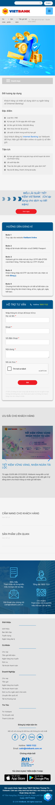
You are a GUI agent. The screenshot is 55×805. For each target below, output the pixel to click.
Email (8, 327)
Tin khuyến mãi (8, 715)
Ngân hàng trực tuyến (10, 659)
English (48, 3)
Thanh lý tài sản (8, 719)
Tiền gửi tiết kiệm (8, 655)
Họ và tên (10, 316)
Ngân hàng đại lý (8, 639)
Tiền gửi (5, 682)
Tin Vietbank (7, 712)
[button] (49, 458)
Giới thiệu (5, 629)
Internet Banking (30, 136)
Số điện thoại (12, 338)
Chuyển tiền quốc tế (10, 695)
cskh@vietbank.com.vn (30, 748)
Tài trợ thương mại (9, 699)
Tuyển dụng (6, 636)
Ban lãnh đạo (7, 632)
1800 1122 (31, 745)
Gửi (27, 382)
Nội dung (10, 349)
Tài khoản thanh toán (10, 666)
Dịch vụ (5, 662)
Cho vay (5, 652)
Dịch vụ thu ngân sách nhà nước (14, 692)
